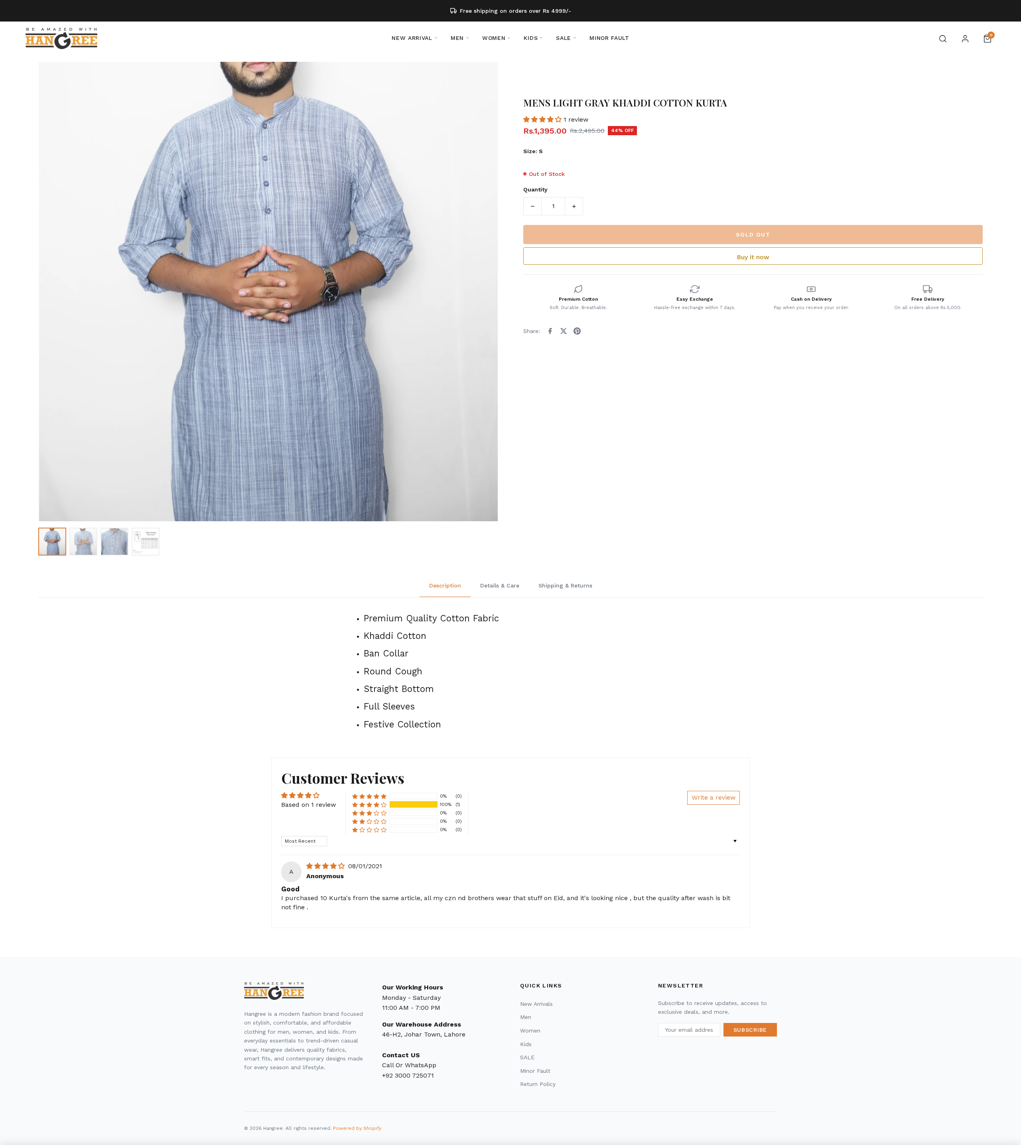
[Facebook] (550, 331)
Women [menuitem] (494, 38)
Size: (533, 151)
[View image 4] (146, 542)
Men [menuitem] (457, 38)
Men (525, 1017)
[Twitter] (563, 331)
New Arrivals (536, 1004)
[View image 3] (114, 542)
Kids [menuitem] (531, 38)
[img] (326, 866)
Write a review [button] (713, 797)
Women (530, 1030)
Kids (526, 1044)
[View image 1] (52, 542)
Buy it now (753, 257)
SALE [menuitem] (563, 38)
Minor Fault (535, 1071)
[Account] (965, 39)
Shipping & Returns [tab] (565, 585)
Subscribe (750, 1030)
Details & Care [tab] (499, 585)
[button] (543, 119)
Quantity (535, 189)
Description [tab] (445, 585)
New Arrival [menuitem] (412, 38)
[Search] (943, 39)
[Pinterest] (577, 331)
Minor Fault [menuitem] (609, 38)
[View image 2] (83, 542)
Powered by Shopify (357, 1128)
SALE (527, 1057)
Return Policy (538, 1084)
